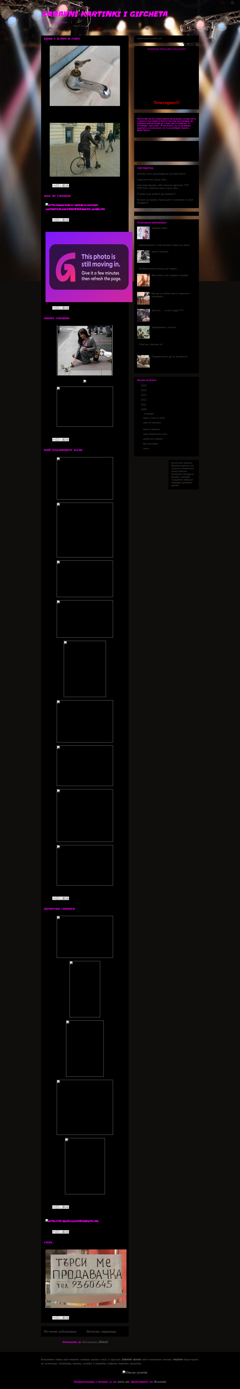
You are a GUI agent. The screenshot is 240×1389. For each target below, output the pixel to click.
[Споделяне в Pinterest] (67, 185)
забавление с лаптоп (164, 327)
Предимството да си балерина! (170, 356)
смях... (48, 1242)
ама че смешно (57, 196)
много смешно (56, 318)
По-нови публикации (60, 1331)
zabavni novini (131, 1359)
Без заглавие (150, 443)
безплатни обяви (51, 1359)
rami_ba (123, 1382)
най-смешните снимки (157, 1359)
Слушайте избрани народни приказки (182, 481)
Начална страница (101, 1331)
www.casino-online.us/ (149, 38)
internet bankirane (179, 472)
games (185, 465)
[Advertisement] (120, 28)
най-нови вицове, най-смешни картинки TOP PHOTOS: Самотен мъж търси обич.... (163, 186)
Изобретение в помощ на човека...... (160, 268)
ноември (149, 413)
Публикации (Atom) (95, 1342)
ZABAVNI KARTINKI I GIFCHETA (104, 14)
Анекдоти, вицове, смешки (182, 475)
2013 (144, 395)
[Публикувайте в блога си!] (57, 185)
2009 (144, 409)
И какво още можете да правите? (156, 193)
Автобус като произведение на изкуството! (161, 173)
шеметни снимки (59, 908)
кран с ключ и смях (62, 38)
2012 (144, 399)
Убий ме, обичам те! (151, 344)
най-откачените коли (63, 450)
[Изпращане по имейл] (54, 185)
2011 (144, 404)
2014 (144, 390)
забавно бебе (159, 228)
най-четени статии (76, 1359)
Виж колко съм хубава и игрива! (170, 275)
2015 (144, 385)
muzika (178, 1359)
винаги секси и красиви (106, 1359)
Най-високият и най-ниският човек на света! (164, 245)
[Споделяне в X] (60, 185)
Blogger (160, 1382)
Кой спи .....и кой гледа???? (168, 310)
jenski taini (177, 462)
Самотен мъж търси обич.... (153, 179)
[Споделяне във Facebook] (64, 185)
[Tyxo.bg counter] (135, 1372)
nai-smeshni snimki (182, 467)
